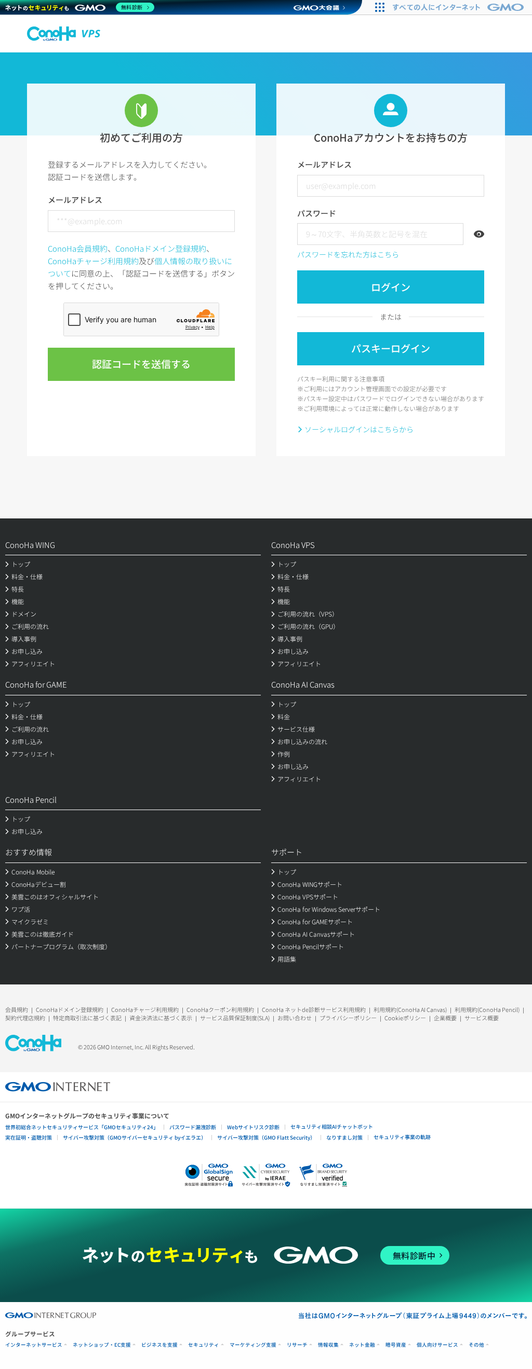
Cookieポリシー (405, 1018)
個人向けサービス (437, 1344)
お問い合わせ (294, 1018)
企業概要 (445, 1018)
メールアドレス (75, 199)
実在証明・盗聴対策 (28, 1137)
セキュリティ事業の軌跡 (402, 1137)
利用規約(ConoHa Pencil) (487, 1009)
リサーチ (297, 1344)
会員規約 (16, 1009)
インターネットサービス (33, 1344)
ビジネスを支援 (159, 1344)
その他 (476, 1344)
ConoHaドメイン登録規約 (160, 248)
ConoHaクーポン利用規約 (220, 1009)
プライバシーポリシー (348, 1018)
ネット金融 (362, 1344)
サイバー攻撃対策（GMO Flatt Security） (266, 1137)
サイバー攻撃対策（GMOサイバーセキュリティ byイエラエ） (134, 1137)
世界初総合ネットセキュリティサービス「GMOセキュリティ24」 (81, 1127)
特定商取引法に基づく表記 (87, 1018)
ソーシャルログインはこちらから (359, 429)
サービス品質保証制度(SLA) (235, 1018)
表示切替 (479, 234)
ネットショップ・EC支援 (102, 1344)
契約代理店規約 (25, 1018)
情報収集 (328, 1344)
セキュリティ (203, 1344)
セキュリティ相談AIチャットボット (331, 1126)
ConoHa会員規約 (78, 248)
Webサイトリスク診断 (253, 1127)
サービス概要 (481, 1018)
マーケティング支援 (253, 1344)
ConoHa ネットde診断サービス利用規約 (314, 1009)
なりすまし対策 (344, 1137)
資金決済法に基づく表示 (160, 1018)
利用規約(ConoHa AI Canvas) (410, 1009)
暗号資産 (395, 1344)
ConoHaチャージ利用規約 (93, 260)
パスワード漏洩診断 (192, 1127)
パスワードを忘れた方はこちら (348, 254)
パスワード (316, 213)
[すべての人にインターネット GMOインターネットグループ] (459, 7)
